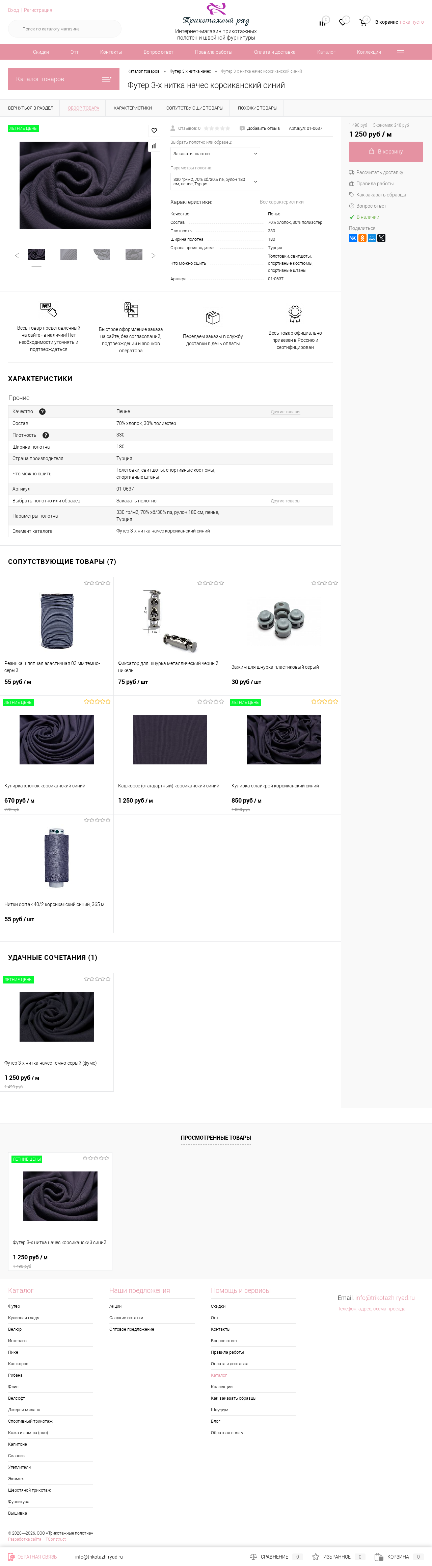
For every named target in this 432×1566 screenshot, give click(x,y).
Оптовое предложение (131, 1329)
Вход (13, 10)
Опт (75, 52)
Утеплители (19, 1467)
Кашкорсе (18, 1363)
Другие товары (285, 411)
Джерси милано (24, 1409)
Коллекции (369, 52)
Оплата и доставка (275, 52)
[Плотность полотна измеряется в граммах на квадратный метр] (46, 435)
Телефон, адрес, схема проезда (372, 1308)
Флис (13, 1386)
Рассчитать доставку (379, 172)
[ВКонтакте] (353, 238)
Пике (13, 1352)
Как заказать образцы (381, 194)
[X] (381, 238)
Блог (215, 1421)
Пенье (274, 213)
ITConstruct (55, 1539)
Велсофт (16, 1398)
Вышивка (17, 1513)
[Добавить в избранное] (154, 131)
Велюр (15, 1329)
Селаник (16, 1455)
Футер (14, 1306)
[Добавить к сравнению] (154, 146)
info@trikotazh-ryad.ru (385, 1297)
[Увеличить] (85, 186)
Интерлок (17, 1340)
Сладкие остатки (126, 1317)
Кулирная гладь (23, 1317)
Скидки (41, 52)
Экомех (16, 1478)
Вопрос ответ (158, 52)
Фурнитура (18, 1501)
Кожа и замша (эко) (28, 1432)
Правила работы (214, 52)
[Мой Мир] (372, 238)
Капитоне (17, 1444)
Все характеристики (282, 202)
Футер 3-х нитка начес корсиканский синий (163, 530)
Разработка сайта (24, 1539)
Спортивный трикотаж (30, 1421)
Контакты (111, 52)
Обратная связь (227, 1432)
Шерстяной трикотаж (29, 1490)
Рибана (15, 1375)
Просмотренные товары (216, 1137)
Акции (115, 1306)
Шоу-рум (219, 1409)
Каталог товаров (40, 78)
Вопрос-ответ (371, 206)
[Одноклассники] (362, 238)
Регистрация (38, 10)
